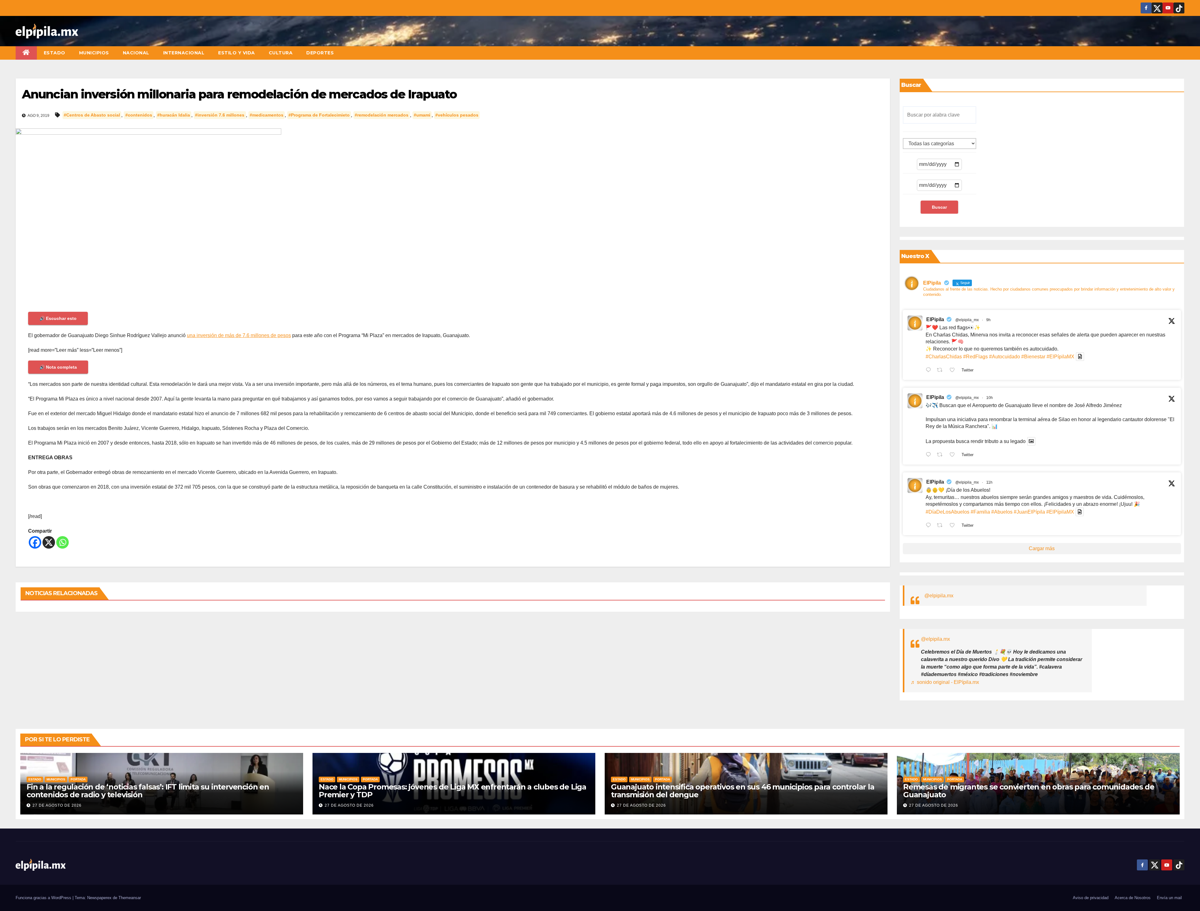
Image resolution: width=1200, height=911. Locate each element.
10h (989, 398)
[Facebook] (35, 542)
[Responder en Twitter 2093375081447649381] (930, 525)
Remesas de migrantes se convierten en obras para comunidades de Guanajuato (1028, 790)
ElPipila (935, 319)
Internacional (184, 53)
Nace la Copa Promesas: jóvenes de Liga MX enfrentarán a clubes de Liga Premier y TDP (452, 790)
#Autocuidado (1004, 356)
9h (988, 320)
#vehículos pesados (456, 115)
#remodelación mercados (381, 115)
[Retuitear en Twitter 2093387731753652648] (941, 455)
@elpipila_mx (967, 320)
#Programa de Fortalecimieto (319, 115)
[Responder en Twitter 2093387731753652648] (930, 455)
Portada (78, 779)
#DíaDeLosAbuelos (947, 512)
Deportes (320, 53)
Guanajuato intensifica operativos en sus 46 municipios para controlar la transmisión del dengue (742, 790)
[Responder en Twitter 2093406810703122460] (930, 370)
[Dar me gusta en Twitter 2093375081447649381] (954, 525)
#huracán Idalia (173, 115)
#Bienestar (1033, 356)
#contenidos (138, 115)
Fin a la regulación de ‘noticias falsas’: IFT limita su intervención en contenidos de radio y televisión (148, 790)
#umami (422, 115)
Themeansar (129, 897)
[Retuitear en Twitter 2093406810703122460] (941, 370)
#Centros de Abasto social (92, 115)
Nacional (136, 53)
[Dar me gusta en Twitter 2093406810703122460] (954, 370)
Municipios (94, 53)
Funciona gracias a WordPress (44, 897)
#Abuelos (1001, 512)
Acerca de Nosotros (1133, 897)
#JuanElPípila (1029, 512)
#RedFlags (975, 356)
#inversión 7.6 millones (219, 115)
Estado (54, 53)
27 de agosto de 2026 (57, 805)
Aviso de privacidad (1090, 897)
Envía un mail (1169, 897)
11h (989, 482)
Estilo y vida (236, 53)
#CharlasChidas (944, 356)
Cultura (281, 53)
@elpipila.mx (938, 595)
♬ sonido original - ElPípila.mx (945, 682)
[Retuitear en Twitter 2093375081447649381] (941, 525)
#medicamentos (266, 115)
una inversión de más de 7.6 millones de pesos (239, 335)
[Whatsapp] (62, 542)
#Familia (980, 512)
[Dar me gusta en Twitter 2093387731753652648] (954, 455)
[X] (48, 542)
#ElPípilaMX (1060, 356)
